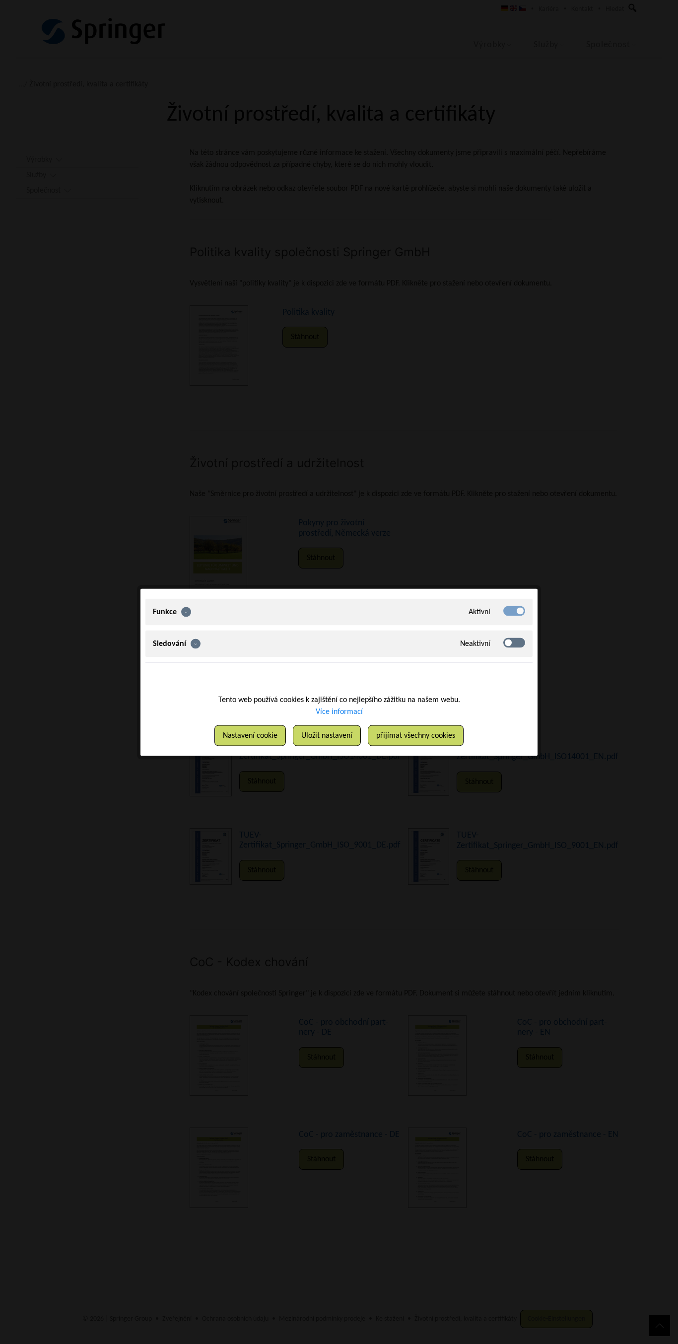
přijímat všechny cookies (415, 735)
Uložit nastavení (326, 735)
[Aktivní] (514, 611)
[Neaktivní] (514, 642)
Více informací (339, 711)
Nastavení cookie (250, 735)
